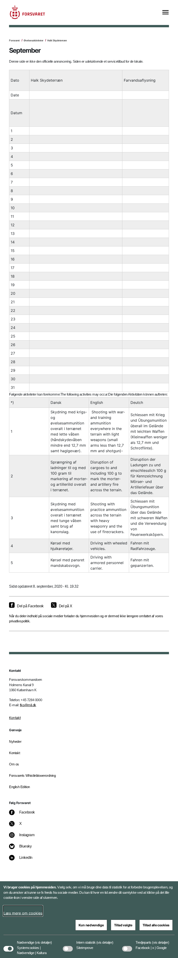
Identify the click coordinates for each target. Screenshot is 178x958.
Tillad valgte (123, 925)
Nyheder (15, 741)
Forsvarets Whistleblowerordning (32, 775)
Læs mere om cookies (22, 913)
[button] (43, 940)
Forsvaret (14, 40)
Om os (14, 764)
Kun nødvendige (91, 925)
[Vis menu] (165, 12)
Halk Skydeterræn (57, 40)
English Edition (19, 787)
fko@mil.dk (28, 705)
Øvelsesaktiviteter (33, 40)
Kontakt (15, 717)
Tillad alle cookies (156, 925)
